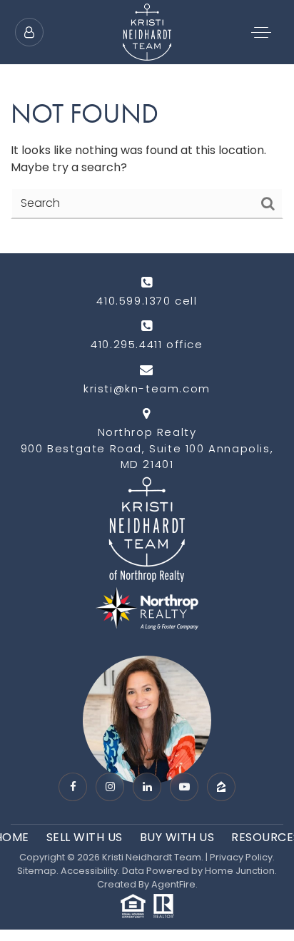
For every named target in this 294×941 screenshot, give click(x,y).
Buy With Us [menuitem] (177, 837)
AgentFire (173, 884)
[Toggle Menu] (261, 32)
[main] (147, 126)
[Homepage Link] (147, 31)
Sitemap (36, 871)
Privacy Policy (241, 857)
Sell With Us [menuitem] (84, 837)
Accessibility (89, 871)
